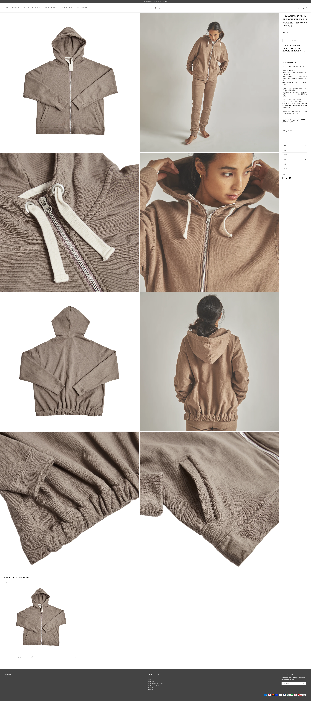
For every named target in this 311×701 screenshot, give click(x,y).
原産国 (285, 154)
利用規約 (150, 679)
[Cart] (306, 8)
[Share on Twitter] (286, 177)
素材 (285, 159)
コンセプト (286, 168)
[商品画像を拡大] (69, 82)
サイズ (285, 145)
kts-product (286, 29)
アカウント (151, 681)
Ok (304, 683)
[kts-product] (155, 7)
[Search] (303, 7)
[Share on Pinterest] (289, 177)
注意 (285, 164)
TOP (149, 677)
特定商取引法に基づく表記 (155, 683)
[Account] (299, 7)
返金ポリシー (152, 689)
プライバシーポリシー (154, 685)
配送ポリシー (152, 687)
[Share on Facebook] (283, 177)
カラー (285, 150)
